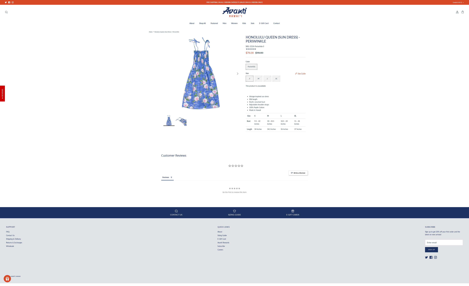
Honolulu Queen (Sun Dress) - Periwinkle (167, 31)
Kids (244, 23)
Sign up (431, 249)
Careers (220, 250)
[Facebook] (9, 2)
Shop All (202, 23)
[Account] (457, 12)
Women (234, 23)
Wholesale (10, 246)
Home (151, 31)
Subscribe (221, 246)
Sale (252, 23)
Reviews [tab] (165, 177)
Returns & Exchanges (14, 243)
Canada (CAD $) (457, 2)
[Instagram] (13, 2)
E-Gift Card (263, 23)
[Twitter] (6, 2)
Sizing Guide (222, 235)
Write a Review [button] (299, 173)
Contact (276, 23)
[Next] (237, 73)
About (191, 23)
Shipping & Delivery (13, 239)
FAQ (7, 232)
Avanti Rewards (223, 243)
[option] (201, 73)
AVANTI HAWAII (16, 276)
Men (224, 23)
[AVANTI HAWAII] (234, 12)
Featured (214, 23)
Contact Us (10, 235)
